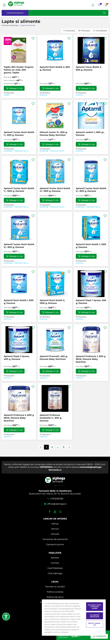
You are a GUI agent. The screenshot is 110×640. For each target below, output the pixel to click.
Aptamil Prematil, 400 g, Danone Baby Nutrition (53, 357)
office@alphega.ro (56, 504)
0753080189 (56, 498)
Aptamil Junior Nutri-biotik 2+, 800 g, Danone (91, 189)
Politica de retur (55, 597)
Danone (43, 95)
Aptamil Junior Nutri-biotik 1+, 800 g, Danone (19, 133)
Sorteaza (70, 30)
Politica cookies (55, 592)
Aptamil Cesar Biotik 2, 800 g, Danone (89, 68)
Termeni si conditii (55, 586)
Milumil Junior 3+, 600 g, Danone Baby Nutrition (53, 133)
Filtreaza (85, 30)
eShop (55, 523)
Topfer (7, 95)
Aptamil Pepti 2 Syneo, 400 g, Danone (16, 357)
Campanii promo (55, 544)
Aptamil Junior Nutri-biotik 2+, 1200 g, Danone (55, 189)
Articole (55, 534)
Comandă (101, 636)
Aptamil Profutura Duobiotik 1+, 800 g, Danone (51, 418)
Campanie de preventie (55, 539)
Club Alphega (55, 573)
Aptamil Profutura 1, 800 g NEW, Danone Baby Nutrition (90, 359)
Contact (55, 563)
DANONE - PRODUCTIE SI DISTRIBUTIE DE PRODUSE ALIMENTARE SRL (17, 151)
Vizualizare (101, 30)
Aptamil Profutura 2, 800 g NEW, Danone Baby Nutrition (19, 418)
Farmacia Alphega (10, 25)
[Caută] (104, 13)
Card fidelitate (55, 568)
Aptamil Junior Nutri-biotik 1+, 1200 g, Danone (19, 189)
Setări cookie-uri (94, 624)
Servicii (55, 529)
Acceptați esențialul (94, 616)
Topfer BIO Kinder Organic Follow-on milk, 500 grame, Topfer (19, 70)
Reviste (55, 557)
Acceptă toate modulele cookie (94, 606)
